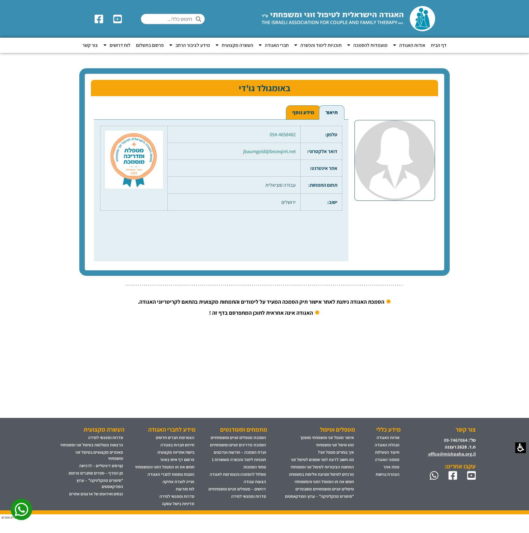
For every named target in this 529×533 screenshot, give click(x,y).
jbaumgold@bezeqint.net (269, 151)
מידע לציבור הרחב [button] (192, 45)
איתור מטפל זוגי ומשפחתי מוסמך (327, 437)
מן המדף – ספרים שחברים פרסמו (96, 473)
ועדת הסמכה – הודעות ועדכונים (240, 452)
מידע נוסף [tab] (303, 112)
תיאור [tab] (331, 112)
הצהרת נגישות (388, 474)
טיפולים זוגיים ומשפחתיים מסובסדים (324, 489)
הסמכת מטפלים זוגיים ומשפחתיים (238, 437)
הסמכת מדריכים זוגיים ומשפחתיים (238, 445)
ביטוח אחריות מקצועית (175, 452)
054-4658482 (283, 134)
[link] (119, 19)
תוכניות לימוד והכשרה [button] (321, 45)
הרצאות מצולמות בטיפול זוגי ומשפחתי (91, 445)
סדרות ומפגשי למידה (248, 496)
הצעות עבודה (255, 481)
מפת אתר (391, 467)
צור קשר (90, 45)
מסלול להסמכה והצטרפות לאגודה (238, 474)
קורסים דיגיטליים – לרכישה (101, 465)
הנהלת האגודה (387, 445)
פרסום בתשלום (150, 45)
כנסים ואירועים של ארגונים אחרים (96, 494)
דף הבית (439, 45)
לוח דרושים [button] (120, 45)
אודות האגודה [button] (412, 45)
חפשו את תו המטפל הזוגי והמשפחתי (324, 481)
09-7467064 (455, 440)
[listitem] (394, 183)
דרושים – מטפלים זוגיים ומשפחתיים (237, 489)
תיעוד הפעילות (387, 452)
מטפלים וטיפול (337, 430)
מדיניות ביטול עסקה (178, 503)
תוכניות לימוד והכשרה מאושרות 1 (239, 459)
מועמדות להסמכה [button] (370, 45)
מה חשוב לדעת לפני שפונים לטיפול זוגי (322, 459)
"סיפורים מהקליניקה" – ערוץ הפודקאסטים (319, 496)
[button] (200, 19)
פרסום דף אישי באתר (177, 459)
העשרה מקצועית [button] (237, 45)
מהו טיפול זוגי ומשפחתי (335, 445)
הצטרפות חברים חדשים (175, 437)
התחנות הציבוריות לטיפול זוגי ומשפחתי (322, 467)
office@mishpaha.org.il (451, 454)
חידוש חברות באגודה (177, 445)
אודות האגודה (388, 437)
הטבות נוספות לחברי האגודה (171, 474)
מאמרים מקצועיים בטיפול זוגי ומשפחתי (99, 455)
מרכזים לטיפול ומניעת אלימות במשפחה (321, 474)
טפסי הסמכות (254, 467)
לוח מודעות (185, 489)
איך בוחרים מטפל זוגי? (336, 452)
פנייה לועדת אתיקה (178, 481)
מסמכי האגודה (387, 459)
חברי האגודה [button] (277, 45)
